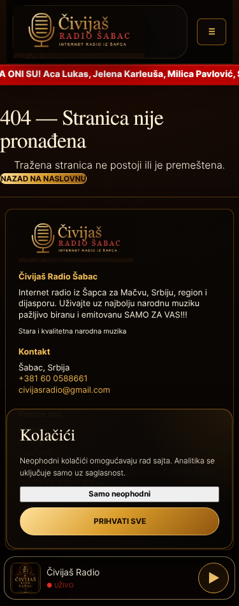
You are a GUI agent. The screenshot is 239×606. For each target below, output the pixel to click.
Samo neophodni (119, 493)
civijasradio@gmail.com (64, 390)
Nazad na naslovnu (43, 178)
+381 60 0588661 (53, 379)
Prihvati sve (120, 521)
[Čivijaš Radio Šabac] (100, 32)
